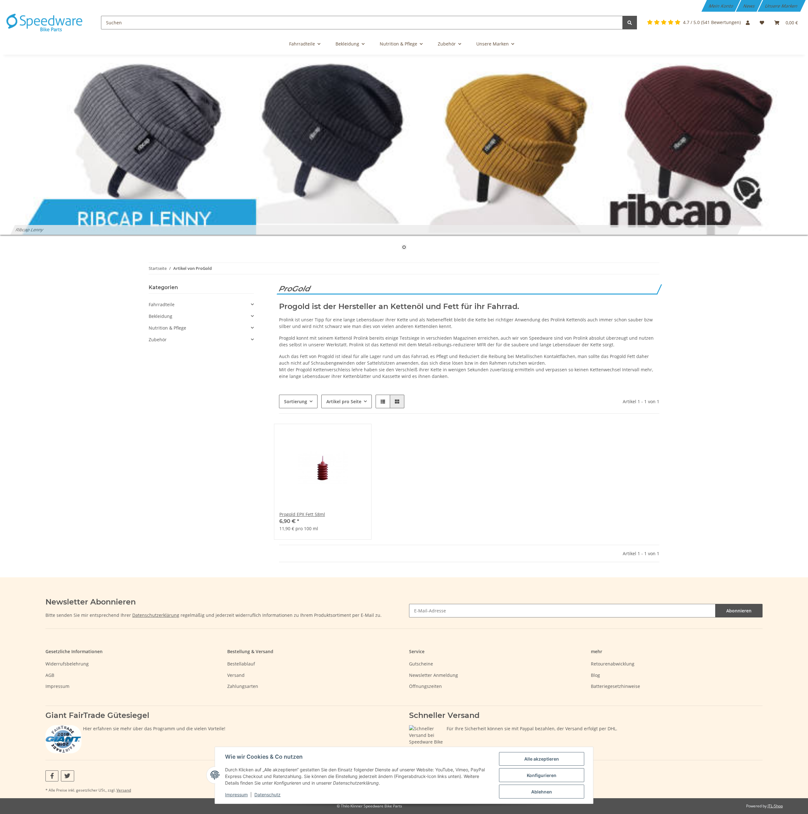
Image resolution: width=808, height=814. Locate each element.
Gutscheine (421, 664)
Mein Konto (721, 6)
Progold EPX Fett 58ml (302, 514)
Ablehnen (541, 791)
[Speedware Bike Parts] (45, 22)
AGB (49, 675)
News (749, 6)
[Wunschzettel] (762, 22)
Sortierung (295, 401)
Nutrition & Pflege (167, 328)
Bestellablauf (241, 664)
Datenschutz (267, 794)
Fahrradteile (162, 304)
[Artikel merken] (355, 435)
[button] (748, 22)
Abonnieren (739, 611)
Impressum (57, 686)
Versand (236, 675)
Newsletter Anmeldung (433, 675)
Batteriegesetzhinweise (615, 686)
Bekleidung (160, 316)
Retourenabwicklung (612, 664)
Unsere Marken (781, 6)
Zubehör (158, 340)
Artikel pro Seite (343, 401)
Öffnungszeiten (425, 686)
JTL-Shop (775, 806)
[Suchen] (629, 22)
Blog (595, 675)
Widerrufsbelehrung (67, 664)
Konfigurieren (541, 775)
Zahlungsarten (242, 686)
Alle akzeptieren (541, 759)
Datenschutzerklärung (155, 615)
